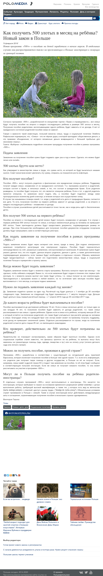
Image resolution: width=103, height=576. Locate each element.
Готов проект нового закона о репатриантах (22, 544)
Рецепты (64, 11)
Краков (77, 4)
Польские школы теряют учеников (18, 554)
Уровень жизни (58, 407)
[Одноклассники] (10, 474)
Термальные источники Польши (84, 499)
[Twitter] (8, 474)
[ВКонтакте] (5, 474)
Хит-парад (10, 23)
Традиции (29, 11)
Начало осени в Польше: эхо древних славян (49, 500)
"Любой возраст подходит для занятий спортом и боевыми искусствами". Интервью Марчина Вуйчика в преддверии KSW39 (17, 527)
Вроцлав (86, 4)
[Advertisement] (51, 451)
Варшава (57, 4)
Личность (54, 11)
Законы (7, 407)
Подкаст (8, 14)
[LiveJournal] (16, 474)
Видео (30, 23)
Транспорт (42, 23)
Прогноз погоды (71, 23)
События (8, 11)
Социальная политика (40, 407)
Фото (21, 23)
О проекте (58, 572)
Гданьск (95, 4)
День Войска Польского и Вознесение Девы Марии (48, 523)
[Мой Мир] (13, 474)
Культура (18, 11)
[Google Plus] (19, 474)
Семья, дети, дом (20, 407)
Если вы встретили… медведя (16, 499)
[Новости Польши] (18, 3)
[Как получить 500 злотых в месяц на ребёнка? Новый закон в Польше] (14, 422)
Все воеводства (92, 6)
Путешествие (41, 11)
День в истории (87, 11)
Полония (74, 11)
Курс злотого (54, 23)
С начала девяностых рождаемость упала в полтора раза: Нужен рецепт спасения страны (43, 549)
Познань (67, 4)
